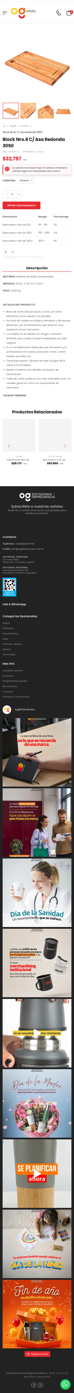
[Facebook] (6, 252)
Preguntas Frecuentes (15, 681)
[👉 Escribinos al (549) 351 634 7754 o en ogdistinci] (37, 1173)
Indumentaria (10, 633)
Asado (6, 623)
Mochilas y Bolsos (12, 644)
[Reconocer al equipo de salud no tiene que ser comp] (37, 893)
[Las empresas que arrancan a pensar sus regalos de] (37, 1314)
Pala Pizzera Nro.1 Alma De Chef (25, 460)
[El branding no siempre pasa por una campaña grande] (37, 963)
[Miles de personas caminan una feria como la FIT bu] (37, 822)
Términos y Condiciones (16, 696)
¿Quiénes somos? (13, 670)
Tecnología (9, 654)
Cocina (24, 126)
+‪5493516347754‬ (25, 543)
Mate (5, 639)
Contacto (8, 691)
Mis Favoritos (10, 686)
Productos (8, 676)
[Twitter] (12, 252)
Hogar (13, 126)
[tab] (37, 268)
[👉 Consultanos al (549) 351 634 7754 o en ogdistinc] (37, 1033)
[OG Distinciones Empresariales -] (23, 13)
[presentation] (9, 446)
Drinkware (8, 628)
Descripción (37, 268)
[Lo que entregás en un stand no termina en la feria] (37, 752)
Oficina (6, 649)
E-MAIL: (7, 549)
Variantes (9, 180)
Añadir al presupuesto (21, 205)
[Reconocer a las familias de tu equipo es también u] (37, 1244)
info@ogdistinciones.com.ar (27, 549)
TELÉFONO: (9, 543)
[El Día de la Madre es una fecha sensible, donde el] (37, 1103)
